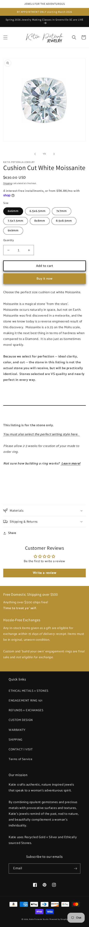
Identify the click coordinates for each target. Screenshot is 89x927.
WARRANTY (17, 730)
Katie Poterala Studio (39, 919)
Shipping (7, 183)
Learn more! (70, 463)
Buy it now (45, 278)
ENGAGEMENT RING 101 (25, 700)
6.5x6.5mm (38, 211)
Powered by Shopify (58, 919)
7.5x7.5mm (15, 220)
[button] (5, 37)
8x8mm (39, 220)
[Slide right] (54, 154)
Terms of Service (20, 759)
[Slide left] (35, 154)
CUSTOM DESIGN (21, 720)
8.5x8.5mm (64, 220)
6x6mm (13, 211)
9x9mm (13, 230)
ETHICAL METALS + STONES (28, 690)
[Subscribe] (75, 868)
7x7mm (61, 211)
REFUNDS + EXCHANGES (26, 710)
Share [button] (12, 533)
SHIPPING (15, 739)
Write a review (44, 573)
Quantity (8, 240)
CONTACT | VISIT (21, 749)
